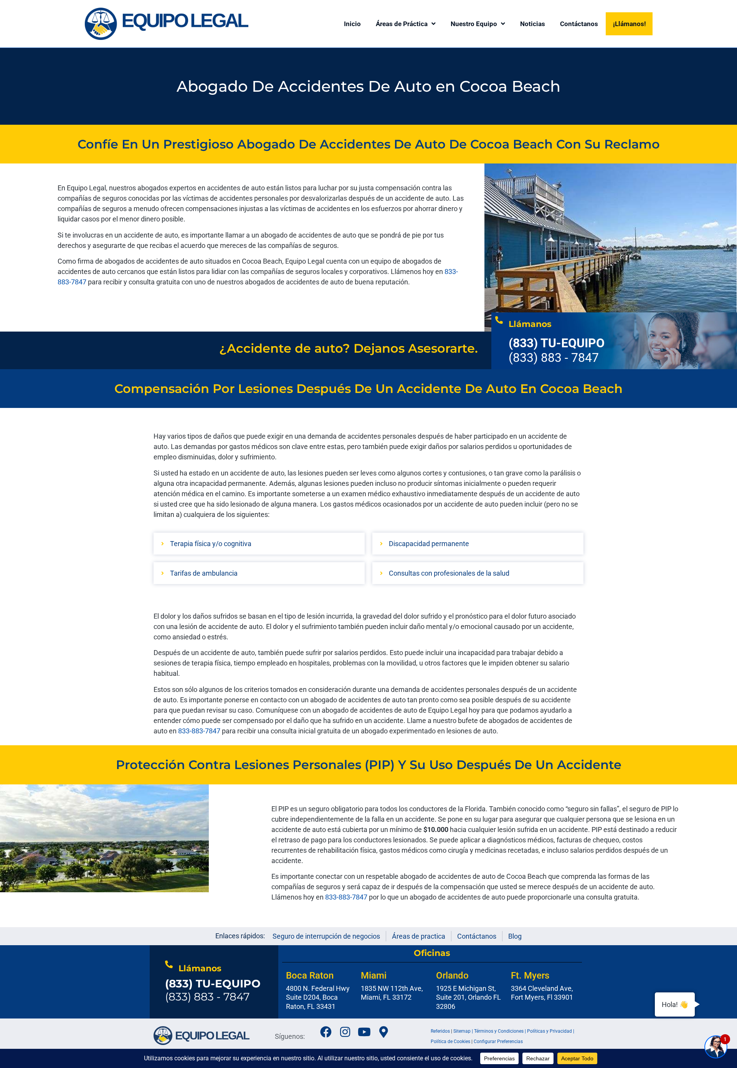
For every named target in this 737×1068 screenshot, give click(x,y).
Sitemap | (463, 1031)
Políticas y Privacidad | (550, 1031)
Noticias (532, 24)
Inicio (352, 24)
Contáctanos (579, 24)
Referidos (440, 1031)
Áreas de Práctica (402, 24)
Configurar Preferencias (498, 1041)
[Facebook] (326, 1032)
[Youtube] (364, 1032)
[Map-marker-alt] (383, 1032)
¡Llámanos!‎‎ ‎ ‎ (631, 24)
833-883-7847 (346, 897)
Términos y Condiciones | (500, 1031)
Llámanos (530, 324)
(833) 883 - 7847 (213, 990)
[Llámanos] (499, 320)
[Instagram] (345, 1032)
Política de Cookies (450, 1041)
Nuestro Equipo (474, 24)
